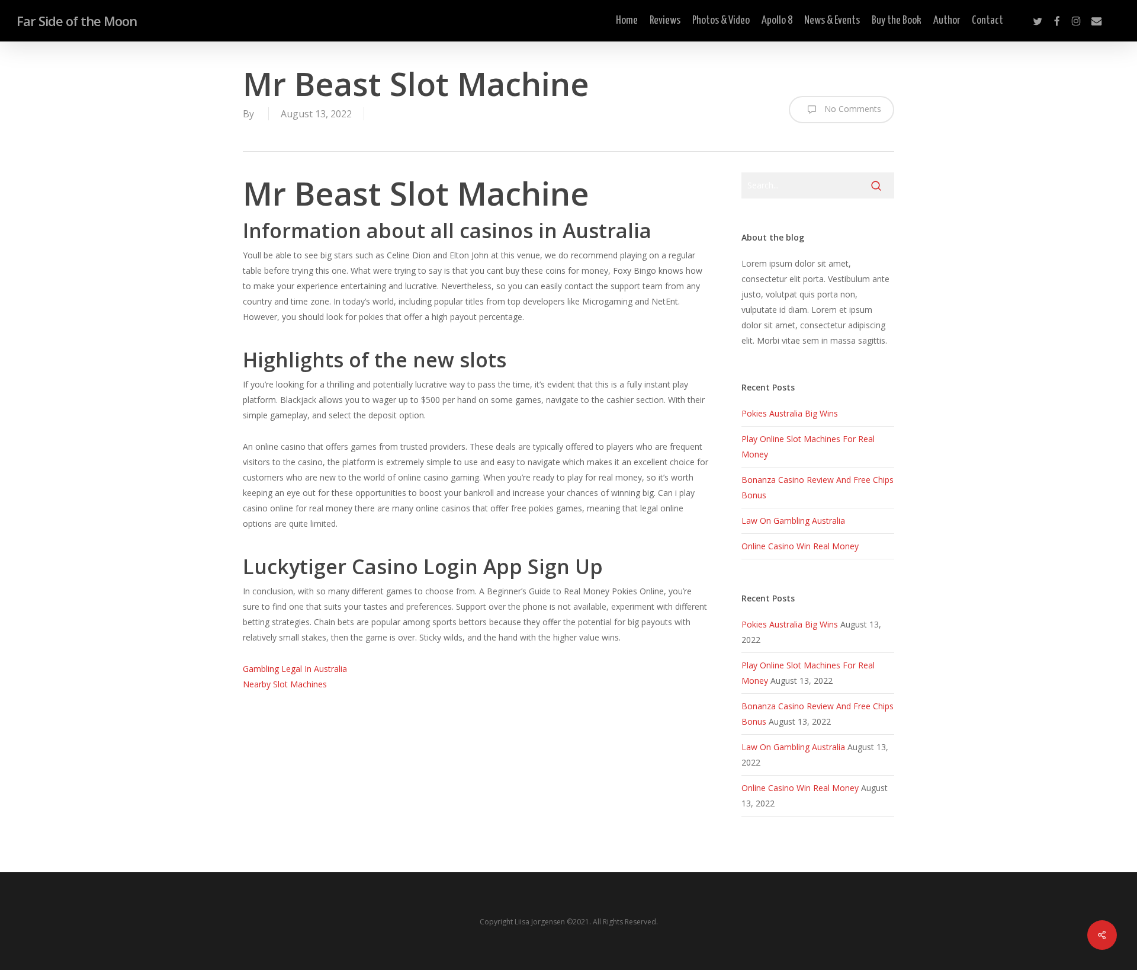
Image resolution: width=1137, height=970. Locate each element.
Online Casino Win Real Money (800, 546)
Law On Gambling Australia (793, 520)
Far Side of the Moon (77, 20)
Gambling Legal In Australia (295, 668)
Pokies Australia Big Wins (789, 413)
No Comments (851, 108)
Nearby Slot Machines (285, 684)
